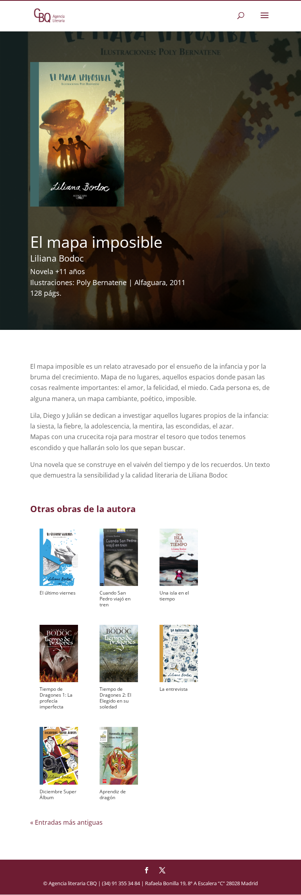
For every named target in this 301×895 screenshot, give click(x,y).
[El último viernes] (59, 557)
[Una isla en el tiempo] (179, 557)
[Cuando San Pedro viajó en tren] (119, 557)
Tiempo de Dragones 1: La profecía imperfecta (56, 698)
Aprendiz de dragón (113, 794)
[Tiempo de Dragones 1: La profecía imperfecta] (59, 653)
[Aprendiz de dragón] (119, 755)
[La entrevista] (179, 653)
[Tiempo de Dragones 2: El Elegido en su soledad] (119, 653)
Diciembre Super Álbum (58, 794)
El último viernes (58, 592)
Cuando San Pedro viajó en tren (115, 598)
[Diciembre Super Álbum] (59, 755)
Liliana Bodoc (57, 258)
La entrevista (174, 689)
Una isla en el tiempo (174, 595)
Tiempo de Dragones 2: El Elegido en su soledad (115, 698)
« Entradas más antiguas (66, 822)
